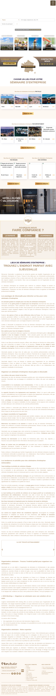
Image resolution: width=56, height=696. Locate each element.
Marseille (17, 106)
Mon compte (29, 673)
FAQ (27, 671)
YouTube (28, 668)
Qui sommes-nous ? (30, 670)
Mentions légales (29, 678)
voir (12, 106)
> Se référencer (28, 66)
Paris (3, 106)
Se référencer (29, 674)
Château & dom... (48, 175)
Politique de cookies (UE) (31, 680)
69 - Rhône (32, 139)
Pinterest (28, 667)
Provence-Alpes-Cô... (19, 175)
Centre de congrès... (34, 175)
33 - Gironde (46, 139)
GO (17, 24)
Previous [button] (1, 200)
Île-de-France (5, 175)
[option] (28, 201)
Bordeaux (46, 106)
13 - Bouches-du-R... (20, 139)
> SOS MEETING (9, 63)
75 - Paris (4, 139)
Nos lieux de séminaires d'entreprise (28, 91)
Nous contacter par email (31, 677)
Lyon (30, 106)
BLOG (27, 666)
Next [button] (55, 200)
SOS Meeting (29, 675)
